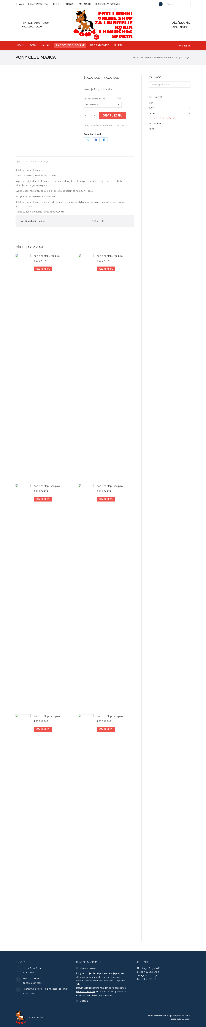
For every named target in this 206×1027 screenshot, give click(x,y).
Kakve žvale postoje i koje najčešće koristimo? (45, 989)
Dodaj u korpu (112, 115)
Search (187, 84)
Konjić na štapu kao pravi (47, 255)
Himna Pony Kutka (32, 968)
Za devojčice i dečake (102, 125)
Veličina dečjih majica (94, 98)
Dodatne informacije (37, 161)
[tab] (18, 160)
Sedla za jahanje (31, 978)
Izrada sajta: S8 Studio (180, 1019)
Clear (119, 98)
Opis (18, 161)
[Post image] (18, 969)
